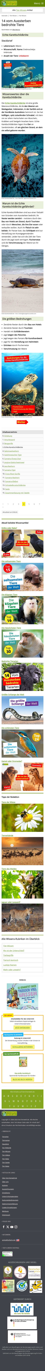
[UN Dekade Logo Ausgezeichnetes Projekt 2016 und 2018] (8, 1286)
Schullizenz (6, 1193)
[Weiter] (3, 507)
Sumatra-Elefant (11, 481)
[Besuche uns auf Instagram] (15, 1226)
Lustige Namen (10, 965)
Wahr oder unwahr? (12, 969)
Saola (7, 489)
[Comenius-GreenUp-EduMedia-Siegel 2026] (8, 1272)
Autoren (5, 1185)
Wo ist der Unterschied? (13, 950)
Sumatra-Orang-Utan (12, 458)
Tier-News (5, 1166)
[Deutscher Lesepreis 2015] (35, 1272)
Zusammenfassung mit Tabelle (17, 493)
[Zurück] (3, 504)
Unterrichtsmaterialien (10, 1196)
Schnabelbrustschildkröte (15, 485)
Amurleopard (9, 440)
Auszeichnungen (8, 1189)
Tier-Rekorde (6, 1148)
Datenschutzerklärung (10, 1204)
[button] (38, 3)
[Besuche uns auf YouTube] (11, 1226)
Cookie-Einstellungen (9, 1208)
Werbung (5, 1211)
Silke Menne (16, 30)
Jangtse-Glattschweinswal (14, 462)
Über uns (5, 1182)
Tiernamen (6, 1140)
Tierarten (5, 1137)
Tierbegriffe (8, 955)
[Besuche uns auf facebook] (3, 1226)
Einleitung (8, 436)
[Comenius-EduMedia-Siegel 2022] (21, 1272)
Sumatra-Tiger (10, 470)
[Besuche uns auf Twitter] (7, 1226)
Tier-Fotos (5, 1159)
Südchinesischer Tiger (13, 455)
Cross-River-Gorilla (12, 474)
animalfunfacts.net (8, 1240)
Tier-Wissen (21, 10)
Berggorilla (8, 443)
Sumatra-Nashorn (12, 477)
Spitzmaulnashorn (11, 451)
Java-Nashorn (9, 466)
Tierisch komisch (10, 960)
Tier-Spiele (6, 1163)
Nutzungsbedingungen (10, 1200)
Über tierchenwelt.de (9, 1178)
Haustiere (5, 1144)
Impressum (6, 1215)
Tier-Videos (6, 1155)
